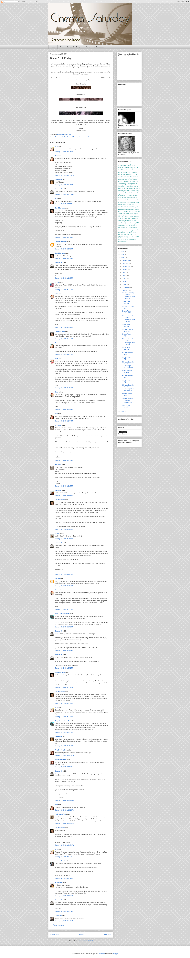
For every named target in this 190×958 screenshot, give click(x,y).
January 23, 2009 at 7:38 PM (64, 574)
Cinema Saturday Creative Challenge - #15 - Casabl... (128, 341)
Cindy (57, 533)
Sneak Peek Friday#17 (126, 312)
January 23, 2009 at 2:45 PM (64, 290)
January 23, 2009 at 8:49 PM (64, 650)
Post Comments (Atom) (85, 940)
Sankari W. (58, 189)
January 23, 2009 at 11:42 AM (64, 185)
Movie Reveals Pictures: (127, 371)
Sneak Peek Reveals (126, 302)
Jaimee (57, 578)
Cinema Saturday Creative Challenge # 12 (128, 400)
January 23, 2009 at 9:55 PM (64, 746)
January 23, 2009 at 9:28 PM (64, 717)
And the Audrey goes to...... (127, 394)
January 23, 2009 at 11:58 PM (64, 857)
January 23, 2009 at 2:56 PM (64, 388)
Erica (57, 282)
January (126, 290)
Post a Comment (58, 925)
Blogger (115, 953)
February (126, 287)
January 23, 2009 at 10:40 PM (64, 823)
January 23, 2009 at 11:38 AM (64, 175)
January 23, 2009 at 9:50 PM (64, 732)
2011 (122, 251)
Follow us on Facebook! (95, 47)
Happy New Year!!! (126, 406)
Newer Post (54, 935)
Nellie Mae (58, 179)
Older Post (107, 935)
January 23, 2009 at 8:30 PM (64, 609)
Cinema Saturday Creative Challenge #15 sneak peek (72, 137)
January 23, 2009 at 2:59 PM (64, 409)
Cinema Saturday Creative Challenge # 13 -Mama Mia (128, 387)
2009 (123, 257)
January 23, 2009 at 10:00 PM (64, 755)
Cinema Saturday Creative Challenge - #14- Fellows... (128, 364)
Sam (56, 294)
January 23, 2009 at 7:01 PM (64, 539)
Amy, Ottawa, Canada (62, 613)
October (126, 263)
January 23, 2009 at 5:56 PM (64, 495)
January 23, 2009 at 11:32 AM (64, 151)
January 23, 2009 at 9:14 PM (64, 703)
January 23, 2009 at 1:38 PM (64, 278)
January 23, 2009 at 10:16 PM (64, 810)
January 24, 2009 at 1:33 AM (64, 911)
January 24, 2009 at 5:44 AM (64, 921)
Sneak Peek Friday (126, 335)
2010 (123, 254)
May (124, 278)
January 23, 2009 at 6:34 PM (64, 529)
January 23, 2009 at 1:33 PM (64, 258)
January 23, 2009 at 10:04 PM (64, 767)
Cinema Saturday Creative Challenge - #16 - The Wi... (128, 318)
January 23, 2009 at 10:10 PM (64, 800)
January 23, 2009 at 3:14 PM (64, 460)
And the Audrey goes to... (127, 330)
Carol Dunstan (60, 208)
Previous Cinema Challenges (70, 47)
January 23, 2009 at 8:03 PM (64, 586)
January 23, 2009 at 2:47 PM (64, 327)
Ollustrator (101, 953)
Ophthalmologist (61, 241)
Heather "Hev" (60, 861)
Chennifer (58, 915)
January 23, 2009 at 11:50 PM (64, 845)
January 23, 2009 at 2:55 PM (64, 354)
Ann (56, 146)
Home (53, 47)
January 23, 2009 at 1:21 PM (64, 237)
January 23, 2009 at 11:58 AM (64, 194)
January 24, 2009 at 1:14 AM (64, 878)
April (124, 281)
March (125, 284)
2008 (123, 411)
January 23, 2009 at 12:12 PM (64, 204)
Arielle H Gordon (61, 750)
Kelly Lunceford (60, 814)
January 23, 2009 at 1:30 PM (64, 249)
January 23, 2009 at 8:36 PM (64, 627)
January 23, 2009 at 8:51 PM (64, 668)
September (127, 266)
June (124, 275)
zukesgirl (58, 490)
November (126, 260)
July (124, 272)
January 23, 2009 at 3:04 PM (64, 421)
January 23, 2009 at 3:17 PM (64, 486)
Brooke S (58, 425)
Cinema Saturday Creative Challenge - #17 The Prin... (128, 295)
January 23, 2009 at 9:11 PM (64, 687)
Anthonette (58, 882)
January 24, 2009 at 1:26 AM (64, 896)
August (125, 269)
